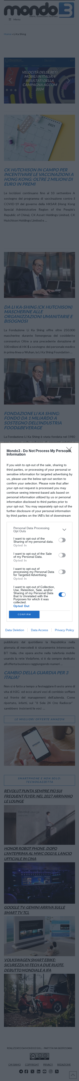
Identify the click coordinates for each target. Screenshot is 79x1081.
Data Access (39, 630)
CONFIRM (24, 614)
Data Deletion (14, 630)
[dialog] (39, 540)
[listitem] (39, 529)
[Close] (70, 451)
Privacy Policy (64, 630)
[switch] (62, 540)
